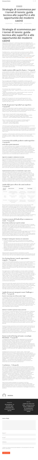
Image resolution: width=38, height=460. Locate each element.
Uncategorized (19, 6)
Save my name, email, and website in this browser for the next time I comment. (18, 448)
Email (4, 437)
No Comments (28, 23)
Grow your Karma (6, 1)
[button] (35, 1)
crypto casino (28, 57)
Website (4, 442)
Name (4, 433)
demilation (10, 23)
